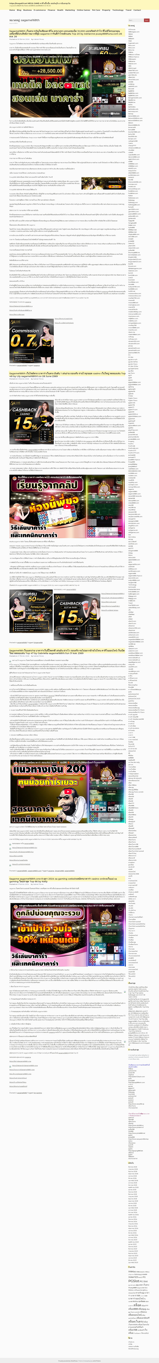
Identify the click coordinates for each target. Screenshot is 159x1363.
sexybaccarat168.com (135, 516)
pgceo (130, 380)
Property (106, 10)
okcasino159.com (134, 341)
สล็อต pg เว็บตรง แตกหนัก (135, 792)
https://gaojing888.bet (135, 1151)
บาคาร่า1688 (143, 1296)
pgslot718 (131, 405)
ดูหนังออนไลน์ (132, 696)
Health (60, 10)
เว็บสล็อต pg (132, 942)
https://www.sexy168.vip (136, 1104)
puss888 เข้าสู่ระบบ (134, 459)
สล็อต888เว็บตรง (133, 808)
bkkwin (130, 123)
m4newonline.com (134, 293)
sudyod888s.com (134, 580)
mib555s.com (132, 321)
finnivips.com (132, 184)
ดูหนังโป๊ (130, 1145)
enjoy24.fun (132, 170)
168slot (130, 34)
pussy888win (132, 466)
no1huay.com (132, 339)
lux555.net (131, 291)
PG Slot (130, 357)
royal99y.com (132, 482)
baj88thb (131, 91)
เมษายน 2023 (132, 1258)
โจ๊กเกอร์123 (131, 974)
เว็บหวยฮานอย (132, 953)
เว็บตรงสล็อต (132, 919)
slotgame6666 (133, 551)
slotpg (130, 553)
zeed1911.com (132, 667)
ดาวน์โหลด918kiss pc (134, 689)
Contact (137, 10)
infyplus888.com (133, 234)
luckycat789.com (134, 287)
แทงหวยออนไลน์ (133, 969)
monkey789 (132, 325)
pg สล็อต (131, 371)
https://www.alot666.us (135, 1125)
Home (12, 10)
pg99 (130, 378)
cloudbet (131, 150)
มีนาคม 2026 (132, 1178)
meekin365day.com (135, 312)
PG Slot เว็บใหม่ (133, 366)
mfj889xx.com (133, 318)
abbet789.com (133, 70)
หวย (129, 878)
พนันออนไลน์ (132, 751)
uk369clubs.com (133, 632)
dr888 (130, 161)
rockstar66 (131, 478)
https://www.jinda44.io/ (136, 1127)
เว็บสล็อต (131, 937)
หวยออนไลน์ (131, 883)
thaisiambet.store (134, 589)
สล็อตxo (130, 824)
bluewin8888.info (134, 125)
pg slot (130, 1086)
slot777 (130, 548)
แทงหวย (130, 965)
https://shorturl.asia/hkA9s (18, 860)
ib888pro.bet (132, 230)
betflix (130, 104)
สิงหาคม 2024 (132, 1221)
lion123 (130, 273)
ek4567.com (132, 168)
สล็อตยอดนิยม (132, 830)
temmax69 (132, 587)
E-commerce (40, 10)
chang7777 (132, 145)
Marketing (70, 10)
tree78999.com (133, 605)
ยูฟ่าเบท (130, 764)
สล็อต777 (131, 803)
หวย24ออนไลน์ (132, 881)
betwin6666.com (133, 116)
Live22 (130, 277)
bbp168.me (131, 100)
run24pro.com (133, 485)
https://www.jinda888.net (136, 1133)
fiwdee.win (132, 186)
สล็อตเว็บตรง (132, 840)
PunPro (130, 444)
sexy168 (130, 505)
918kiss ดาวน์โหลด (134, 54)
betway (130, 114)
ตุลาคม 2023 (132, 1244)
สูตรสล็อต (131, 865)
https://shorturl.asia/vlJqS (63, 318)
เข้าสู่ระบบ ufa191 (133, 892)
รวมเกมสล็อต (132, 767)
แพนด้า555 (131, 972)
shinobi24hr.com (134, 523)
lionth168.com (133, 275)
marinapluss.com (134, 305)
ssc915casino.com (134, 571)
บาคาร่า (130, 733)
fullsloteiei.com (133, 198)
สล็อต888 (131, 805)
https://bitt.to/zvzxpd (108, 602)
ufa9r (130, 617)
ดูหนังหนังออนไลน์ (133, 694)
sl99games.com (133, 532)
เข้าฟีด (130, 1344)
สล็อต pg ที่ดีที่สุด (133, 789)
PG (129, 355)
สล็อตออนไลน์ (132, 835)
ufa (129, 610)
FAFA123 (131, 177)
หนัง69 (130, 869)
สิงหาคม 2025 (132, 1194)
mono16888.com (134, 327)
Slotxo (130, 555)
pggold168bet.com (134, 382)
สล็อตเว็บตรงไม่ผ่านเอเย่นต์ (136, 851)
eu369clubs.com (133, 175)
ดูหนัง (130, 692)
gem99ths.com (133, 209)
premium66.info (133, 437)
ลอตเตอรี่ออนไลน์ (133, 776)
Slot (129, 535)
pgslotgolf (131, 421)
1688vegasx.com (133, 32)
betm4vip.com (133, 111)
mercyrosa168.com (134, 314)
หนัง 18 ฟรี (131, 867)
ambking (131, 84)
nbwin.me (131, 332)
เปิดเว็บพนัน (131, 903)
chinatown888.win (134, 148)
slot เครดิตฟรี (132, 541)
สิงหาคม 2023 (132, 1249)
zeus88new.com (134, 671)
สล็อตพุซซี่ (131, 828)
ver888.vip (131, 644)
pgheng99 (131, 389)
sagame (105, 291)
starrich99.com (133, 578)
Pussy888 (131, 462)
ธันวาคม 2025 (132, 1185)
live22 (140, 1277)
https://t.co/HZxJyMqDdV (21, 864)
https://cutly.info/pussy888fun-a (20, 310)
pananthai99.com (134, 348)
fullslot (130, 195)
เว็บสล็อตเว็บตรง (133, 944)
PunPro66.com (133, 448)
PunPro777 (132, 450)
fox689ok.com (133, 191)
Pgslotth (131, 423)
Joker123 (131, 243)
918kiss (130, 1069)
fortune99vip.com (134, 189)
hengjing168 (132, 223)
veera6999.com (133, 637)
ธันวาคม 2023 (132, 1240)
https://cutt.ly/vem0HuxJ (18, 1078)
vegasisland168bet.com (136, 639)
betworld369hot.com (135, 118)
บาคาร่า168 (131, 737)
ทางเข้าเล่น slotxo (133, 728)
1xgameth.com (133, 43)
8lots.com (131, 45)
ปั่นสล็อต (130, 742)
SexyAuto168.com (134, 514)
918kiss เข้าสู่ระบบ (133, 57)
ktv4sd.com (132, 266)
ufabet (130, 619)
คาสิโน (130, 676)
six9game (131, 528)
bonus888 (131, 129)
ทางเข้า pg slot (132, 714)
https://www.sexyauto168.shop (138, 1139)
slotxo (130, 1141)
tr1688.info (131, 601)
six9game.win (133, 530)
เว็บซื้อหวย (131, 912)
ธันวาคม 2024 (132, 1212)
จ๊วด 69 (130, 683)
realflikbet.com (133, 469)
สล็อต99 (130, 817)
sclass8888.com (133, 503)
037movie (131, 29)
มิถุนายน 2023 (132, 1253)
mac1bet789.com (134, 298)
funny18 (130, 207)
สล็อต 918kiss (132, 785)
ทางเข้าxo (131, 723)
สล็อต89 (130, 810)
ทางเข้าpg (131, 721)
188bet (130, 36)
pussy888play (132, 464)
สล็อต (130, 783)
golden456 (132, 218)
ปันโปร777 (131, 746)
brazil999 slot (132, 136)
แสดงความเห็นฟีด (133, 1346)
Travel (128, 10)
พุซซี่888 (131, 758)
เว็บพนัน (130, 933)
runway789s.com (134, 487)
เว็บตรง (130, 915)
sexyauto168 (132, 512)
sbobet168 (131, 498)
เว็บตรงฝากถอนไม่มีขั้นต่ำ (135, 917)
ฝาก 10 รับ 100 (132, 749)
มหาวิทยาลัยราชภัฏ (134, 762)
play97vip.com (133, 430)
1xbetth (130, 1147)
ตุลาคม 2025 (132, 1189)
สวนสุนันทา (131, 862)
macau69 (131, 300)
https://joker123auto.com (136, 1076)
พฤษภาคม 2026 (133, 1174)
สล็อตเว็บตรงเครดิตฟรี (134, 849)
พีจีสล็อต (130, 755)
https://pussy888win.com (136, 1082)
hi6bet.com (132, 225)
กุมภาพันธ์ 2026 (133, 1180)
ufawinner (131, 630)
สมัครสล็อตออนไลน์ (133, 780)
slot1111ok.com (132, 544)
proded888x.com (134, 439)
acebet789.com (133, 73)
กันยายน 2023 (132, 1246)
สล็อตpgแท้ (131, 821)
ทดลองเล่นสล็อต (132, 703)
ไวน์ (129, 978)
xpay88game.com (134, 662)
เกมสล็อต (131, 890)
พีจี (129, 753)
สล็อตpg (130, 819)
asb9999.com (132, 86)
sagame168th (14, 291)
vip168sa (131, 646)
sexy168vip (131, 510)
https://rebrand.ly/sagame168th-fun (24, 847)
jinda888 (131, 241)
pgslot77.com (132, 409)
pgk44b (130, 393)
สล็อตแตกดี (131, 858)
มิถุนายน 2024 (132, 1226)
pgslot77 (131, 407)
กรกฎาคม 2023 (133, 1251)
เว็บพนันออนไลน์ (133, 935)
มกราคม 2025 (132, 1210)
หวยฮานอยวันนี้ (132, 885)
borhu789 (131, 134)
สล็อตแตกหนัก (132, 860)
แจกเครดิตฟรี (132, 960)
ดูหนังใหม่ (131, 701)
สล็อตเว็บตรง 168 (133, 844)
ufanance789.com (134, 628)
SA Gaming (38, 1093)
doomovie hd (132, 1158)
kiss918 (130, 264)
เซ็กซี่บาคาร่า (132, 899)
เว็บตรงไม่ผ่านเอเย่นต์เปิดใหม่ (136, 924)
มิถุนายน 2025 (132, 1199)
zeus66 (130, 669)
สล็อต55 (130, 799)
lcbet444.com (133, 271)
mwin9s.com (132, 330)
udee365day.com (134, 607)
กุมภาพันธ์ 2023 (133, 1262)
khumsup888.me (134, 252)
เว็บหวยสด (131, 949)
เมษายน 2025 (132, 1203)
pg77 (130, 375)
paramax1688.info (134, 353)
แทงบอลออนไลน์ (133, 962)
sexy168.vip (132, 507)
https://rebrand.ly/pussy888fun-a (20, 306)
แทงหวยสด (131, 967)
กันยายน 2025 (132, 1192)
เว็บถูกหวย (131, 928)
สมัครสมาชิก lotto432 (135, 778)
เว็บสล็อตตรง (137, 1333)
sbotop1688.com (133, 500)
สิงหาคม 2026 (132, 1167)
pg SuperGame (133, 368)
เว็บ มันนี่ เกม (132, 910)
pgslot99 (131, 412)
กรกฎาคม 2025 (133, 1196)
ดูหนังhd (130, 1100)
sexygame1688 (133, 521)
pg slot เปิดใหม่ (133, 362)
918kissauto (132, 59)
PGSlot (130, 396)
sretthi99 (131, 566)
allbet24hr (131, 77)
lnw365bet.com (133, 282)
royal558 (131, 480)
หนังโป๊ (130, 876)
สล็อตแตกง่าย (132, 855)
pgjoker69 (131, 391)
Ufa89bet (131, 614)
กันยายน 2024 (132, 1219)
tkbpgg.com (132, 596)
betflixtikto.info (133, 109)
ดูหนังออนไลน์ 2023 (134, 698)
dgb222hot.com (133, 159)
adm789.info (132, 75)
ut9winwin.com (133, 635)
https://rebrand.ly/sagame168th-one (25, 1065)
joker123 (131, 1117)
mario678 (131, 307)
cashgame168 (132, 141)
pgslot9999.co (133, 414)
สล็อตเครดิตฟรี (132, 837)
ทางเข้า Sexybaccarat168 (136, 719)
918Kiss (130, 52)
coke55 (130, 152)
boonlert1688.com (134, 132)
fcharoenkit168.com (134, 182)
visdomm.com (133, 651)
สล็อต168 (131, 794)
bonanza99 (132, 127)
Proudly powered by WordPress (68, 1361)
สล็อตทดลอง (131, 1143)
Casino (130, 143)
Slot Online (132, 537)
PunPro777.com (133, 453)
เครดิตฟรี (131, 894)
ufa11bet (130, 612)
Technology (118, 10)
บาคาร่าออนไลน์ (133, 739)
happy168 (131, 221)
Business (27, 10)
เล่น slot (130, 906)
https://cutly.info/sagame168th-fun (21, 852)
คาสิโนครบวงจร (132, 678)
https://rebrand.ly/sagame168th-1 (112, 593)
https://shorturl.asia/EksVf (18, 1086)
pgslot (130, 1135)
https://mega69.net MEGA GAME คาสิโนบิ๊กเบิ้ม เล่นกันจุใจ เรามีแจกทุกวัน (39, 3)
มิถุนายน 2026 (132, 1171)
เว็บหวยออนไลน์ (132, 951)
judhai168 (131, 250)
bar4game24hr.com (135, 98)
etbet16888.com (133, 173)
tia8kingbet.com (133, 594)
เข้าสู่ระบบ (131, 1342)
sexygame (131, 519)
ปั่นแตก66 (131, 744)
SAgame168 (38, 642)
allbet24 (131, 1153)
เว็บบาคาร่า (131, 931)
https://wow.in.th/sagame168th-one (22, 1070)
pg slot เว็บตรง (132, 364)
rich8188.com (132, 473)
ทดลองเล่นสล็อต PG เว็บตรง (136, 710)
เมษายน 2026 (132, 1176)
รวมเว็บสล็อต (132, 769)
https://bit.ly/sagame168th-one (20, 1061)
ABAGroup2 (132, 68)
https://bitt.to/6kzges (16, 314)
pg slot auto (132, 1285)
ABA (129, 66)
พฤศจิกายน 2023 (133, 1242)
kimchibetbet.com (134, 255)
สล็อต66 (130, 801)
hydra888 (131, 227)
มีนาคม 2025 (132, 1205)
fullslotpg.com (133, 202)
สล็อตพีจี (130, 826)
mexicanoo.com (133, 316)
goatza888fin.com (134, 214)
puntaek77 (132, 457)
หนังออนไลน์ (131, 871)
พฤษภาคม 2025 (133, 1201)
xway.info (131, 664)
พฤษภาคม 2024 (133, 1228)
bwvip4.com (132, 139)
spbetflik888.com (134, 560)
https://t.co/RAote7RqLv (17, 1082)
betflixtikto (132, 107)
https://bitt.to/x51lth (16, 856)
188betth (131, 38)
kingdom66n (132, 257)
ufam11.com (132, 621)
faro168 (130, 180)
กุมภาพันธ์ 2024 (133, 1235)
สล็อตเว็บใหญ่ (132, 853)
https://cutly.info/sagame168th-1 (112, 598)
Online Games (83, 10)
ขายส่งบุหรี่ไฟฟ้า (133, 673)
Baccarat (131, 89)
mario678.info (133, 309)
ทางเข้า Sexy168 (133, 717)
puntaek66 (131, 455)
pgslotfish (131, 419)
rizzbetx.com (132, 475)
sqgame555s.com (134, 564)
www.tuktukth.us (134, 657)
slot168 (130, 546)
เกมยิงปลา (131, 887)
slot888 (130, 1131)
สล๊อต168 (132, 1330)
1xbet (130, 41)
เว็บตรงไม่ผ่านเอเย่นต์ (134, 921)
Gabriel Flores (39, 39)
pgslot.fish (131, 403)
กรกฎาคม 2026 (133, 1169)
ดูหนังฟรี (130, 1098)
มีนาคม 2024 (132, 1233)
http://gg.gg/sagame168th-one (20, 1074)
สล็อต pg (131, 787)
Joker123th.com (133, 248)
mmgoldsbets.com (134, 323)
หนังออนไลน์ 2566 (133, 874)
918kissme (131, 61)
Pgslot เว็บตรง (132, 398)
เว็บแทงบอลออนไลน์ (134, 956)
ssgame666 (132, 573)
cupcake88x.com (134, 155)
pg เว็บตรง (131, 373)
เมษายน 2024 (132, 1230)
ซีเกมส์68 (131, 687)
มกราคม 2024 (132, 1237)
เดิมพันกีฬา (131, 901)
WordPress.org (133, 1349)
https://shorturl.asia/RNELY (110, 606)
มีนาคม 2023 (132, 1260)
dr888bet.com (133, 164)
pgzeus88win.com (134, 425)
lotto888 (131, 284)
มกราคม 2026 (132, 1183)
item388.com (132, 236)
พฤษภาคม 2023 (133, 1255)
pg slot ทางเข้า (132, 359)
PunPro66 (131, 446)
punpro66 (131, 1073)
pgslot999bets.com (134, 416)
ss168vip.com (132, 569)
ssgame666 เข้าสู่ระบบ (135, 576)
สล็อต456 (131, 796)
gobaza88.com (133, 216)
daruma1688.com (134, 157)
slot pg (130, 539)
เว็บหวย (130, 947)
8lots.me (131, 50)
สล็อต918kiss (132, 815)
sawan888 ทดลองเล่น (134, 496)
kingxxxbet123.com (134, 259)
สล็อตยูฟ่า (131, 833)
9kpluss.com (132, 63)
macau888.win (133, 302)
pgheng (131, 387)
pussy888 (131, 1080)
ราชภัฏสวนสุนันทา (133, 774)
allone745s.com (133, 79)
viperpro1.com (133, 648)
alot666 (130, 82)
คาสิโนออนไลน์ (132, 680)
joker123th (131, 246)
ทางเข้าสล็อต (132, 726)
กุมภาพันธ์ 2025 (133, 1208)
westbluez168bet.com (135, 653)
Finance (51, 10)
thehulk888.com (133, 591)
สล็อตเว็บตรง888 (133, 846)
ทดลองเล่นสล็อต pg (134, 708)
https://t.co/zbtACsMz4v (109, 610)
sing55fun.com (133, 525)
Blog (19, 10)
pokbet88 (131, 432)
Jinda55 (130, 239)
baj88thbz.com (133, 93)
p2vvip (130, 346)
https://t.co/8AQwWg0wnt (64, 323)
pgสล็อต (130, 428)
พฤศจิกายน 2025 (133, 1187)
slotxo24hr (132, 557)
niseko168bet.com (134, 334)
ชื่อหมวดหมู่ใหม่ (132, 685)
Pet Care (96, 10)
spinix (130, 562)
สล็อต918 (131, 812)
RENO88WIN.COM (134, 471)
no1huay (131, 337)
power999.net (133, 434)
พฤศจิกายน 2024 (133, 1215)
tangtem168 (132, 582)
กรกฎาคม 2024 (133, 1224)
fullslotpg (131, 200)
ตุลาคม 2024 (132, 1217)
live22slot (131, 280)
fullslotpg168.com (134, 205)
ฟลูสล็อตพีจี (131, 760)
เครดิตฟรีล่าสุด (132, 896)
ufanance (131, 626)
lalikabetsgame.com (135, 268)
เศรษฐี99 (131, 958)
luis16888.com (133, 289)
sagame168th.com (35, 871)
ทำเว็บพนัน (131, 730)
